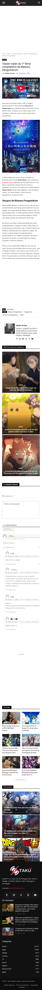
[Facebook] (17, 338)
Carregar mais (20, 780)
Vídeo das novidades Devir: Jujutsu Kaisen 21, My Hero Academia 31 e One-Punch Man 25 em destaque (27, 920)
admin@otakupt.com (16, 888)
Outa (15, 573)
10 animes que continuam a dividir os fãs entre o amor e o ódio (19, 832)
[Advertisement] (21, 29)
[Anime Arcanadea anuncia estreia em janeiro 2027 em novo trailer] (21, 413)
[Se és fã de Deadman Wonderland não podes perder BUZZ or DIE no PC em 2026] (31, 762)
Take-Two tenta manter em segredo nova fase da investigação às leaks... (30, 750)
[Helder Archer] (10, 332)
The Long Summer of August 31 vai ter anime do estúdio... (30, 728)
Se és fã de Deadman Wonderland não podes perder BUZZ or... (29, 772)
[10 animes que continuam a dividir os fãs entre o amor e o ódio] (21, 826)
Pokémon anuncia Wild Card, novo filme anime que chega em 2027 (10, 750)
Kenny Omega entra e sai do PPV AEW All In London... (10, 728)
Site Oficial (10, 309)
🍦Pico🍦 (17, 556)
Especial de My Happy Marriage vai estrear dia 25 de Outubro (21, 389)
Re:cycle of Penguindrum (10, 315)
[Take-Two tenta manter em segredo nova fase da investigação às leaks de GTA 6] (31, 740)
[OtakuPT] (21, 3)
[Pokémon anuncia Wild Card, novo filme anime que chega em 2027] (11, 740)
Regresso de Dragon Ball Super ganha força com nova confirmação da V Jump (21, 855)
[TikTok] (26, 338)
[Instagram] (20, 338)
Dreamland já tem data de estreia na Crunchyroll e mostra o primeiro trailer (21, 472)
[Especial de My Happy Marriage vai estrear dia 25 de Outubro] (21, 372)
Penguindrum (28, 312)
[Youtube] (32, 338)
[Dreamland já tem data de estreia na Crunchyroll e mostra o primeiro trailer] (21, 455)
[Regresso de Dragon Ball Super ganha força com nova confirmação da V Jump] (21, 849)
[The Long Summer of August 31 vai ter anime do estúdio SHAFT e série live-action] (31, 718)
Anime (9, 54)
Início (3, 54)
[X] (29, 338)
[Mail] (23, 338)
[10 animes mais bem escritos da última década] (21, 803)
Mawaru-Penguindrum (15, 312)
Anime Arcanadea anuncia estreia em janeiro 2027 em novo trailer (21, 430)
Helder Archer (10, 73)
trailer (22, 315)
